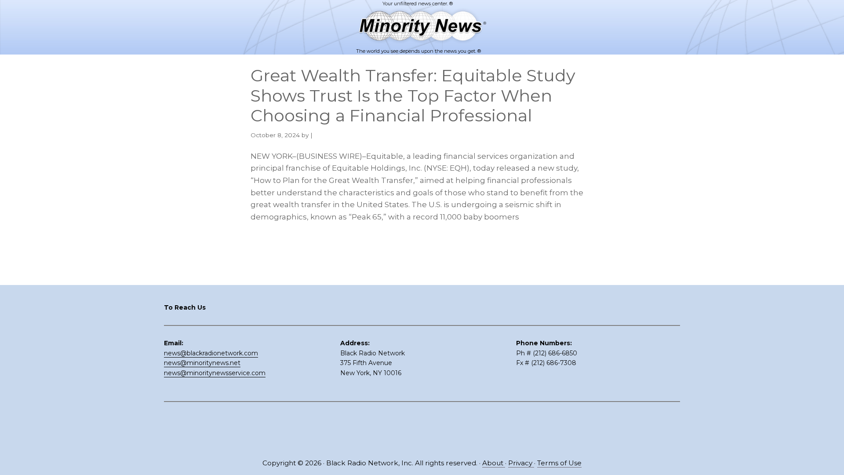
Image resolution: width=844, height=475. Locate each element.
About (493, 463)
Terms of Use (559, 463)
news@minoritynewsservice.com (215, 373)
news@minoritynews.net (202, 363)
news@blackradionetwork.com (211, 353)
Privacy (521, 463)
